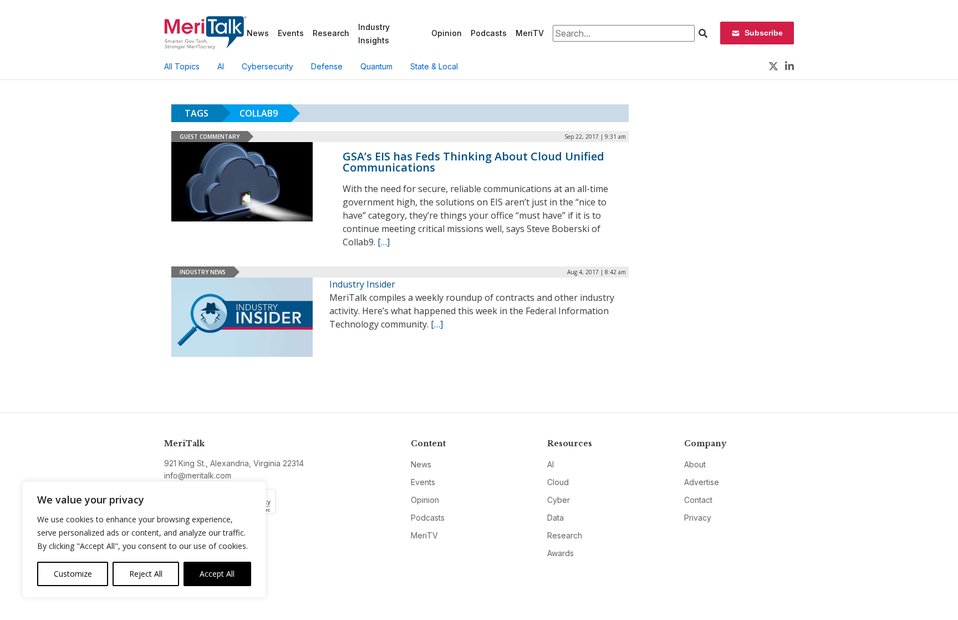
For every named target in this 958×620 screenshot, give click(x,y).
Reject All (145, 573)
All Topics (182, 66)
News (258, 33)
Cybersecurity (267, 66)
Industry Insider (362, 284)
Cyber (558, 500)
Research (331, 33)
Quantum (376, 66)
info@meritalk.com (197, 475)
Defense (327, 66)
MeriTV (530, 33)
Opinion (446, 33)
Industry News (203, 272)
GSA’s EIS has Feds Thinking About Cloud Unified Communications (473, 162)
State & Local (434, 66)
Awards (560, 553)
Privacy (697, 517)
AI (220, 66)
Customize (73, 573)
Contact (698, 500)
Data (555, 517)
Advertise (701, 482)
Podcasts (489, 33)
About (695, 464)
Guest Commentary (210, 136)
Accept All (217, 573)
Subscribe (764, 32)
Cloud (558, 482)
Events (291, 33)
